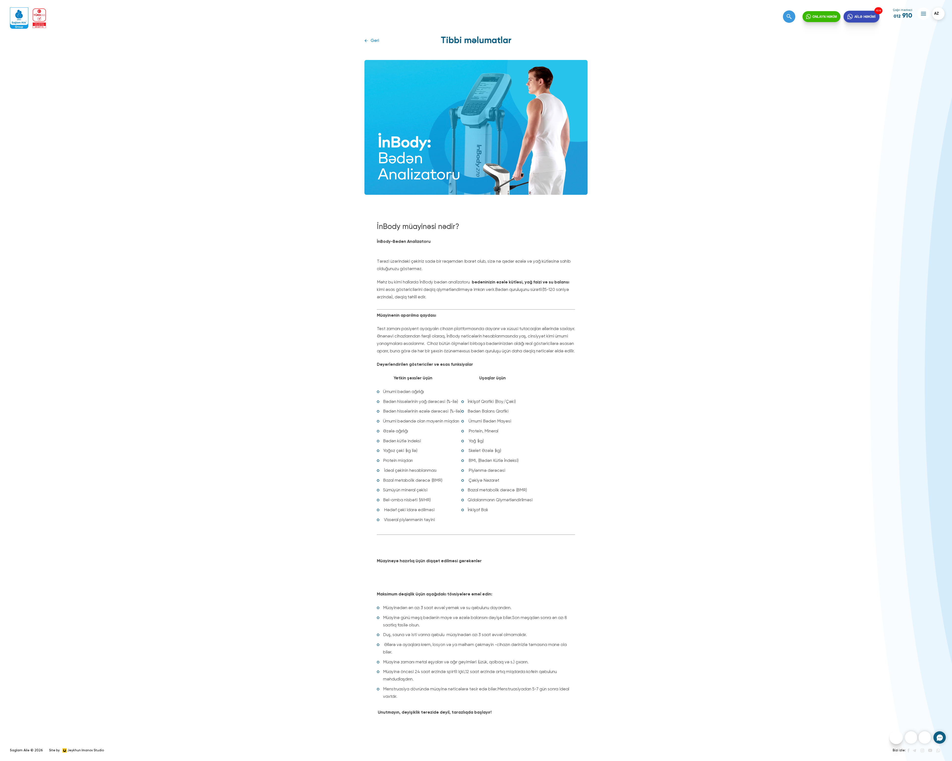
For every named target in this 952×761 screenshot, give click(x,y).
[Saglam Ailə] (19, 18)
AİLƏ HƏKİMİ (865, 17)
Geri (375, 41)
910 (902, 16)
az (936, 14)
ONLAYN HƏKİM (824, 17)
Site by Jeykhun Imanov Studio (76, 750)
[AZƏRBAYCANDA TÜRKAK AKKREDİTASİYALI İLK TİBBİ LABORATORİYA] (39, 18)
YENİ (879, 10)
